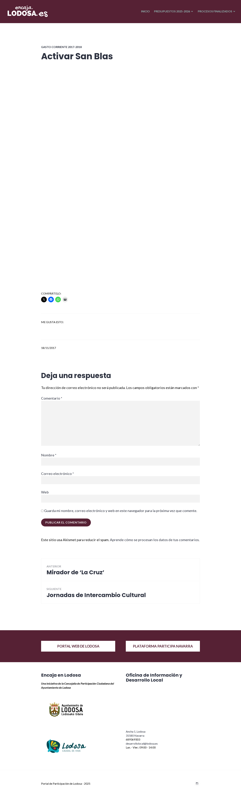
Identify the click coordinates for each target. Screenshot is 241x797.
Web (45, 492)
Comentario (51, 398)
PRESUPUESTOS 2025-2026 (172, 11)
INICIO (145, 11)
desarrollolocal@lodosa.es (142, 743)
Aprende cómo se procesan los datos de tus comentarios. (155, 540)
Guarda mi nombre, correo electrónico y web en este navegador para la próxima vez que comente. (120, 510)
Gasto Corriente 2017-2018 (61, 47)
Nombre (48, 455)
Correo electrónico (57, 473)
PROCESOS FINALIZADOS (215, 11)
